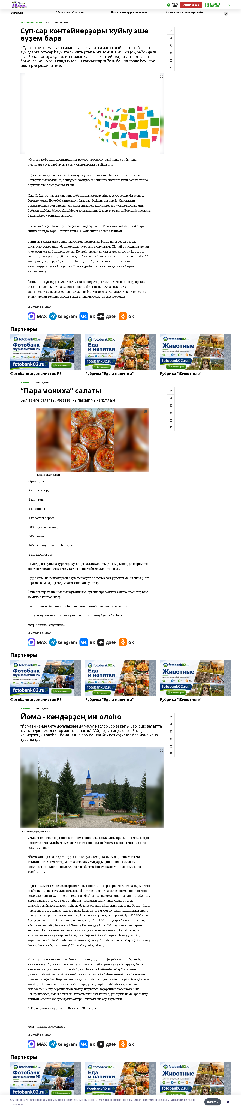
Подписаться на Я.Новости (212, 5)
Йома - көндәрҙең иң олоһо (129, 12)
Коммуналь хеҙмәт (32, 22)
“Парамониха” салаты (70, 12)
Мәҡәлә (16, 13)
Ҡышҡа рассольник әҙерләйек (185, 12)
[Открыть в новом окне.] (37, 316)
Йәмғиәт (26, 382)
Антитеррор (191, 5)
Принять (212, 1102)
